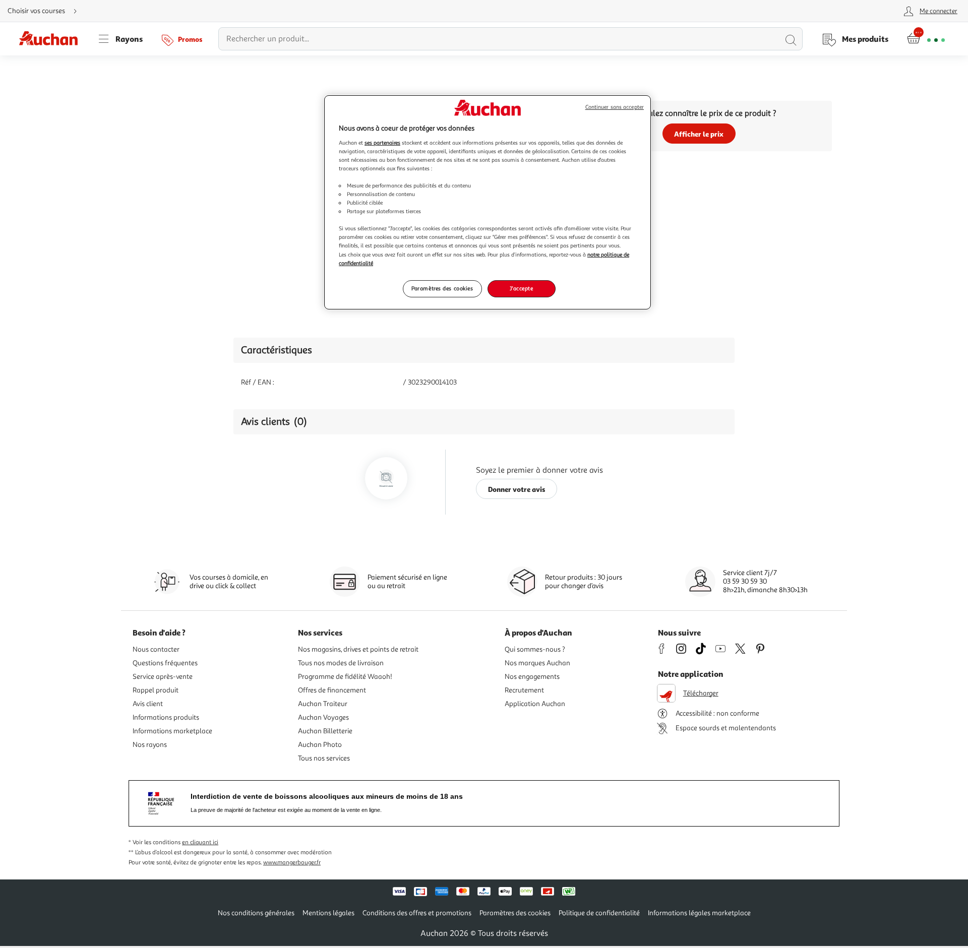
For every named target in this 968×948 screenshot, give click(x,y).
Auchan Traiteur (322, 704)
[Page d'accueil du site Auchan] (52, 38)
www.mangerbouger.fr (292, 862)
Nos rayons (150, 744)
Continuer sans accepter (614, 107)
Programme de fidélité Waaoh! (345, 676)
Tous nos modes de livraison (341, 663)
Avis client (148, 704)
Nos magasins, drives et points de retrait (358, 649)
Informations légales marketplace (699, 913)
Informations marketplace (172, 731)
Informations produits (166, 717)
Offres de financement (332, 690)
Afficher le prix (698, 134)
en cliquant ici (200, 842)
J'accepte (521, 288)
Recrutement (524, 690)
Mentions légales (328, 913)
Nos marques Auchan (537, 663)
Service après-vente (163, 676)
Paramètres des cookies (442, 288)
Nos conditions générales (256, 913)
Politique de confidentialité (599, 913)
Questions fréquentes (165, 663)
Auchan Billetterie (325, 731)
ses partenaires (382, 142)
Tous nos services (324, 758)
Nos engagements (532, 676)
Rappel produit (155, 690)
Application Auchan (535, 704)
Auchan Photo (320, 744)
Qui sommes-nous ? (535, 649)
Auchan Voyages (323, 717)
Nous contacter (156, 649)
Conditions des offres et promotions (416, 913)
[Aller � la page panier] (926, 38)
